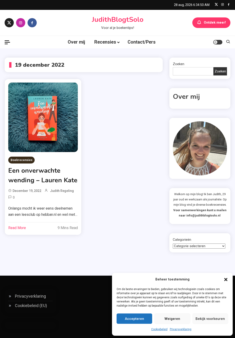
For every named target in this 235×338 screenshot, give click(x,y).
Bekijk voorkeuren (210, 319)
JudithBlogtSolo (117, 19)
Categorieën (182, 240)
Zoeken (178, 64)
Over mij (76, 42)
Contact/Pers (142, 42)
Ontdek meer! (215, 22)
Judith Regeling (62, 191)
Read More (17, 228)
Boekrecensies (21, 160)
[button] (226, 279)
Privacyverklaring (180, 329)
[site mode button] (217, 42)
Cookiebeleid (159, 329)
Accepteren (134, 319)
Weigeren (172, 319)
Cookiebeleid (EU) (31, 305)
